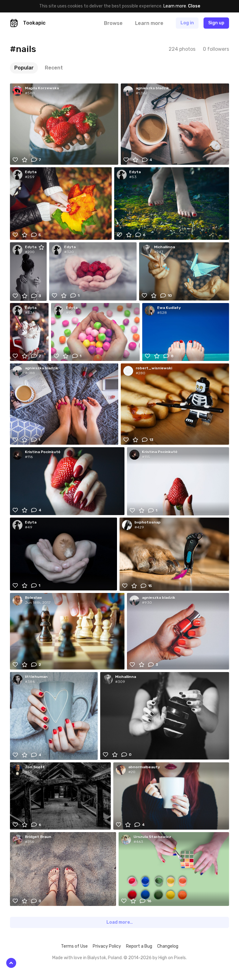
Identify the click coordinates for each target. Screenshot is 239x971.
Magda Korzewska (42, 88)
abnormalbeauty (144, 767)
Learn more (174, 6)
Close (194, 6)
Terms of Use (74, 946)
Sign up (216, 23)
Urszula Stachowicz (152, 837)
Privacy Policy (107, 946)
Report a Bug (139, 946)
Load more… (119, 922)
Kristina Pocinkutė (42, 452)
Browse (113, 23)
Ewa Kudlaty (169, 308)
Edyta (30, 172)
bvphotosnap (147, 522)
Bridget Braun (38, 837)
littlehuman (36, 677)
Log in (187, 23)
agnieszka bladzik (152, 88)
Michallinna (164, 247)
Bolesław (33, 597)
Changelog (167, 946)
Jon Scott (35, 767)
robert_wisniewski (154, 368)
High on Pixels (172, 957)
